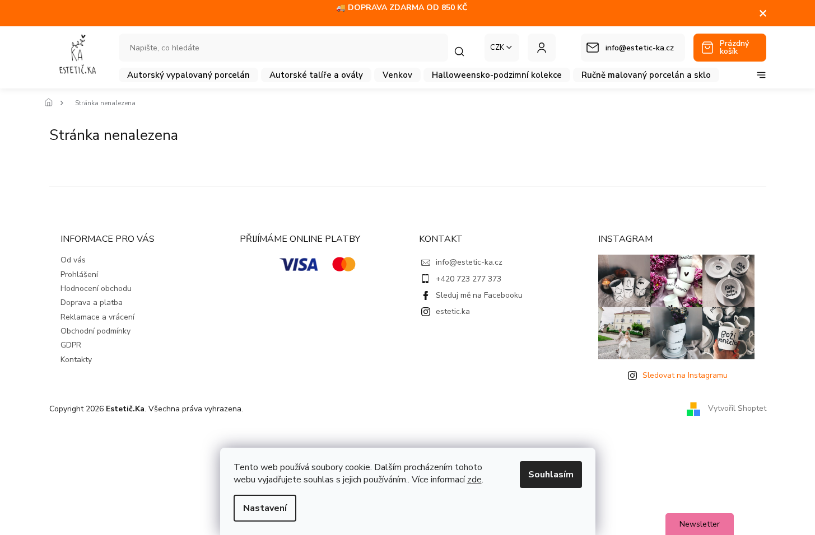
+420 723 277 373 (468, 279)
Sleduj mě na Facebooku (479, 295)
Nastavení (265, 508)
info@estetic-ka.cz (469, 262)
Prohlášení (79, 274)
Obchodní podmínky (95, 331)
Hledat (465, 51)
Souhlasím (551, 474)
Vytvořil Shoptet (737, 408)
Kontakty (76, 359)
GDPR (70, 345)
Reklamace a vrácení (97, 317)
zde (474, 479)
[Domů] (52, 103)
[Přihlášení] (542, 48)
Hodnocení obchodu (96, 288)
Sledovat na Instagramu (685, 375)
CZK (497, 48)
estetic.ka (453, 311)
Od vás (73, 260)
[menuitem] (188, 75)
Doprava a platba (91, 302)
